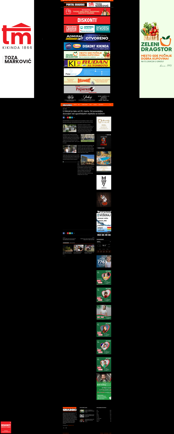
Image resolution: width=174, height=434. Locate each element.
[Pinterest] (68, 117)
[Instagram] (110, 0)
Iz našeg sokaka (84, 104)
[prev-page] (63, 255)
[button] (110, 104)
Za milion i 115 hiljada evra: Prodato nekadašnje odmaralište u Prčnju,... (89, 411)
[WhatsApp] (70, 117)
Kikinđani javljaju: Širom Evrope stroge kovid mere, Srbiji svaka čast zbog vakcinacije (69, 239)
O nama (79, 0)
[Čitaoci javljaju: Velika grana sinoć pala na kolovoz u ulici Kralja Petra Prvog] (68, 248)
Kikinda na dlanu (75, 0)
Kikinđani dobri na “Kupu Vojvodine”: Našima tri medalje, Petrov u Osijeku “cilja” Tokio (87, 239)
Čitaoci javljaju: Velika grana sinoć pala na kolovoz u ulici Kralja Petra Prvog (67, 253)
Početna (75, 104)
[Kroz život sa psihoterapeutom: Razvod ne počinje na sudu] (79, 248)
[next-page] (64, 255)
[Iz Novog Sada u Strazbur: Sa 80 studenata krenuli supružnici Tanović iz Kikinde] (82, 420)
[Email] (74, 117)
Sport (90, 104)
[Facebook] (109, 0)
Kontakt (82, 0)
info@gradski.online (71, 425)
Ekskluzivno (101, 104)
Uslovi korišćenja (106, 433)
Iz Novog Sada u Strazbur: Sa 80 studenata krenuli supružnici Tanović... (89, 420)
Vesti (79, 104)
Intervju (95, 104)
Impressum (101, 433)
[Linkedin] (72, 117)
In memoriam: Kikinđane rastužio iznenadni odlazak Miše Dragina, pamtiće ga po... (89, 415)
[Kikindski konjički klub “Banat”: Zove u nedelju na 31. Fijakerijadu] (89, 248)
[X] (66, 117)
